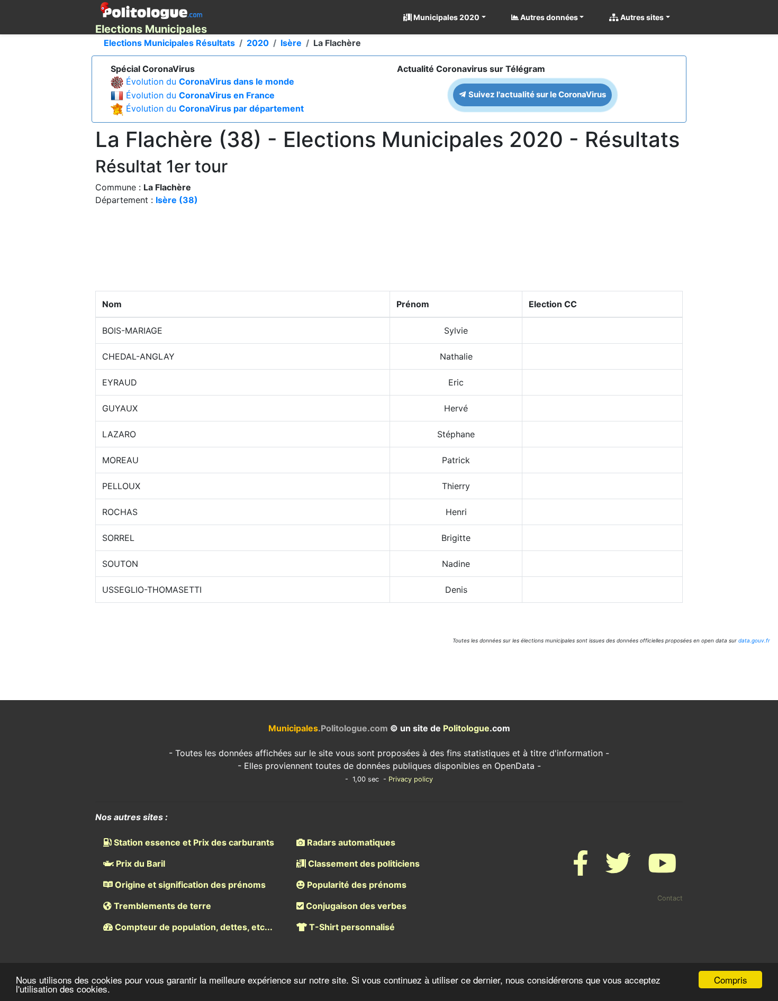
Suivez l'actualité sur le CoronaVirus (536, 94)
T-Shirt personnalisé (351, 927)
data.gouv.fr (754, 640)
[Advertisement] (389, 251)
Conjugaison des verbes (355, 906)
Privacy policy (410, 779)
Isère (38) (177, 200)
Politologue (466, 728)
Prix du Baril (139, 863)
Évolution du (210, 81)
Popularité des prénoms (355, 884)
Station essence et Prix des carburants (193, 842)
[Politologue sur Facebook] (580, 869)
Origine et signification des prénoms (189, 884)
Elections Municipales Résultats (169, 43)
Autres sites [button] (641, 17)
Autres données (548, 17)
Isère (291, 43)
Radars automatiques (350, 842)
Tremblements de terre (161, 906)
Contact (670, 898)
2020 (258, 43)
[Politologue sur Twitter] (618, 869)
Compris (730, 979)
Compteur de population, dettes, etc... (193, 927)
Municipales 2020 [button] (446, 17)
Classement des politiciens (363, 863)
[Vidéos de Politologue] (662, 869)
